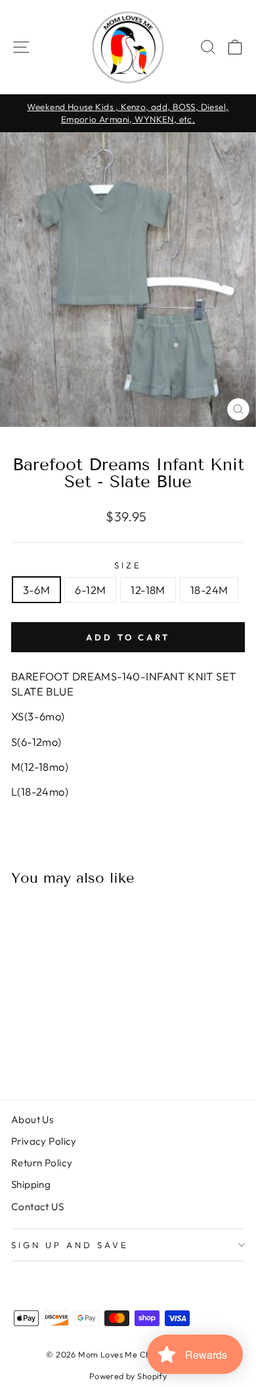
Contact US (37, 1206)
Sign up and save (70, 1245)
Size (128, 565)
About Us (32, 1119)
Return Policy (41, 1162)
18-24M (209, 590)
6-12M (90, 590)
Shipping (31, 1184)
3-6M (37, 590)
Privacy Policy (44, 1141)
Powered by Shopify (128, 1376)
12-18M (148, 590)
